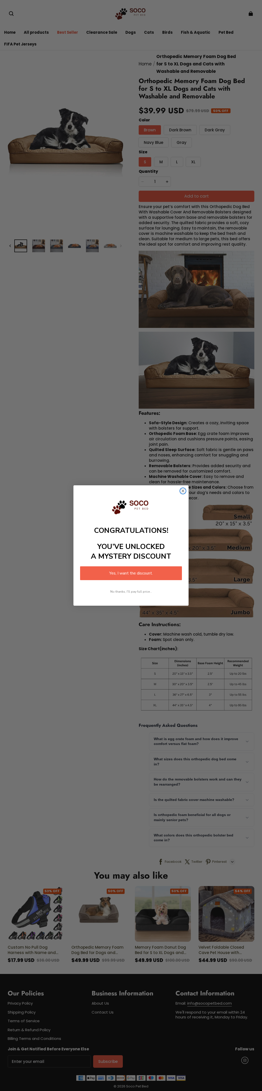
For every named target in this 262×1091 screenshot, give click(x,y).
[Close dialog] (183, 491)
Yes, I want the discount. (131, 573)
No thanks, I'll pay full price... (131, 592)
